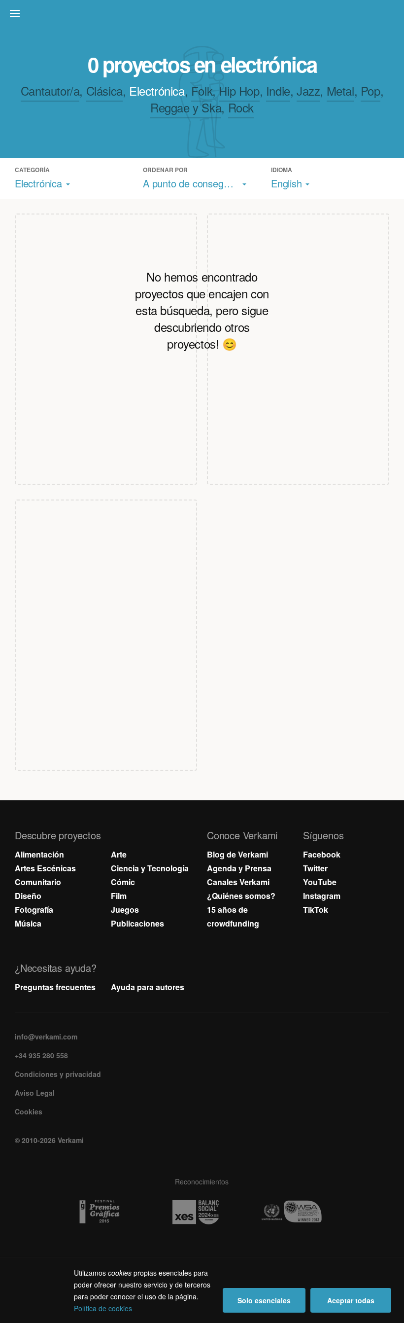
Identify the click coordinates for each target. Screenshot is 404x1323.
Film (119, 895)
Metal (340, 90)
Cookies (28, 1111)
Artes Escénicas (45, 868)
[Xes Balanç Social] (202, 1212)
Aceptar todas (350, 1300)
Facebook (321, 854)
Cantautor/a (50, 90)
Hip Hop (239, 90)
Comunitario (38, 882)
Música (28, 923)
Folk (201, 90)
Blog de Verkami (237, 854)
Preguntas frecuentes (55, 987)
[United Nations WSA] (298, 1212)
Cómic (123, 882)
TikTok (315, 909)
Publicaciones (137, 923)
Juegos (125, 909)
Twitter (315, 868)
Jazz (308, 90)
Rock (241, 107)
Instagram (321, 895)
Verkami (203, 15)
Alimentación (39, 854)
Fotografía (34, 909)
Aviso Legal (35, 1093)
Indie (278, 90)
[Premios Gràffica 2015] (106, 1212)
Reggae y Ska (185, 107)
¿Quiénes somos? (241, 895)
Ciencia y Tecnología (150, 868)
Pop (370, 90)
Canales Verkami (238, 882)
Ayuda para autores (147, 987)
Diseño (28, 895)
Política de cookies (103, 1308)
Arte (119, 854)
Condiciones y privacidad (58, 1074)
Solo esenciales (264, 1300)
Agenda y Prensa (239, 868)
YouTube (320, 882)
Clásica (104, 90)
